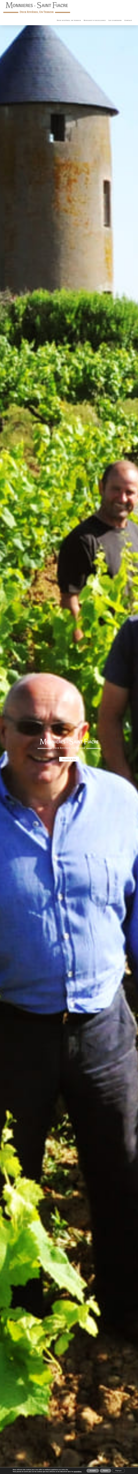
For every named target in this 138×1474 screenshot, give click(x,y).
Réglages (118, 1471)
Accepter (93, 1471)
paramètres (78, 1472)
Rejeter (105, 1471)
